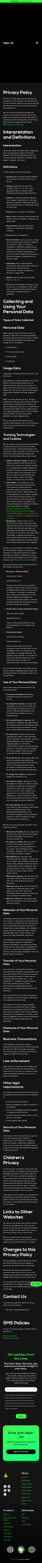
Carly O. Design (25, 1559)
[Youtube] (9, 1486)
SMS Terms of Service (11, 1338)
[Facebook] (5, 1490)
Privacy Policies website (22, 560)
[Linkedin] (9, 1490)
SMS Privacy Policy (10, 1336)
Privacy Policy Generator (15, 124)
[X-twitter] (5, 1494)
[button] (37, 43)
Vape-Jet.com (15, 280)
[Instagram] (5, 1486)
